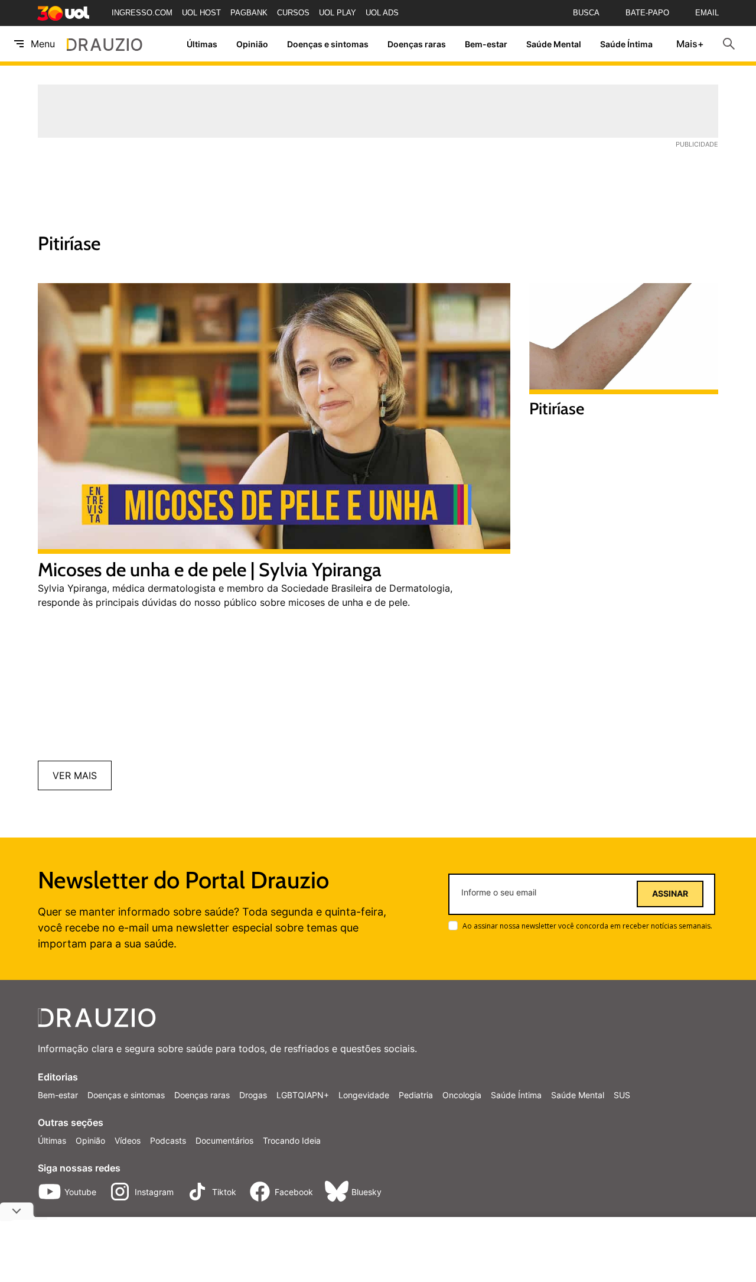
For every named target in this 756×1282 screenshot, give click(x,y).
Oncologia (461, 1095)
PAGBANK (249, 12)
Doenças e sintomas (328, 44)
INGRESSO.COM (142, 12)
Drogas (253, 1095)
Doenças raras (416, 44)
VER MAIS (75, 775)
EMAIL (707, 12)
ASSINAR (670, 893)
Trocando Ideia (292, 1140)
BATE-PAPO (647, 12)
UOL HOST (201, 12)
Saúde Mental (553, 44)
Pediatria (416, 1095)
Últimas (202, 44)
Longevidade (363, 1095)
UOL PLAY (337, 12)
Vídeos (128, 1140)
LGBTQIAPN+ (302, 1095)
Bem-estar (486, 44)
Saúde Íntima (626, 44)
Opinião (252, 44)
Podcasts (168, 1140)
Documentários (224, 1140)
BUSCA (586, 12)
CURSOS (293, 12)
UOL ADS (382, 12)
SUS (622, 1095)
